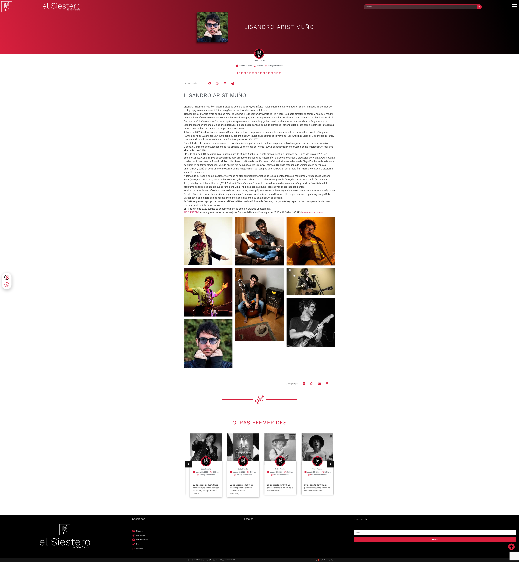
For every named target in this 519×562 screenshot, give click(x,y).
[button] (210, 83)
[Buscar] (479, 7)
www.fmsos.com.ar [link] (312, 212)
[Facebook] (6, 277)
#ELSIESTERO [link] (191, 212)
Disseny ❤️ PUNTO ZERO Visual (323, 560)
